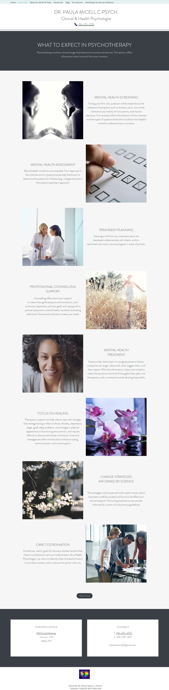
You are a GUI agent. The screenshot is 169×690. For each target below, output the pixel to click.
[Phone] (76, 24)
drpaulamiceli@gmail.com (122, 645)
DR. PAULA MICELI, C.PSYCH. (86, 12)
